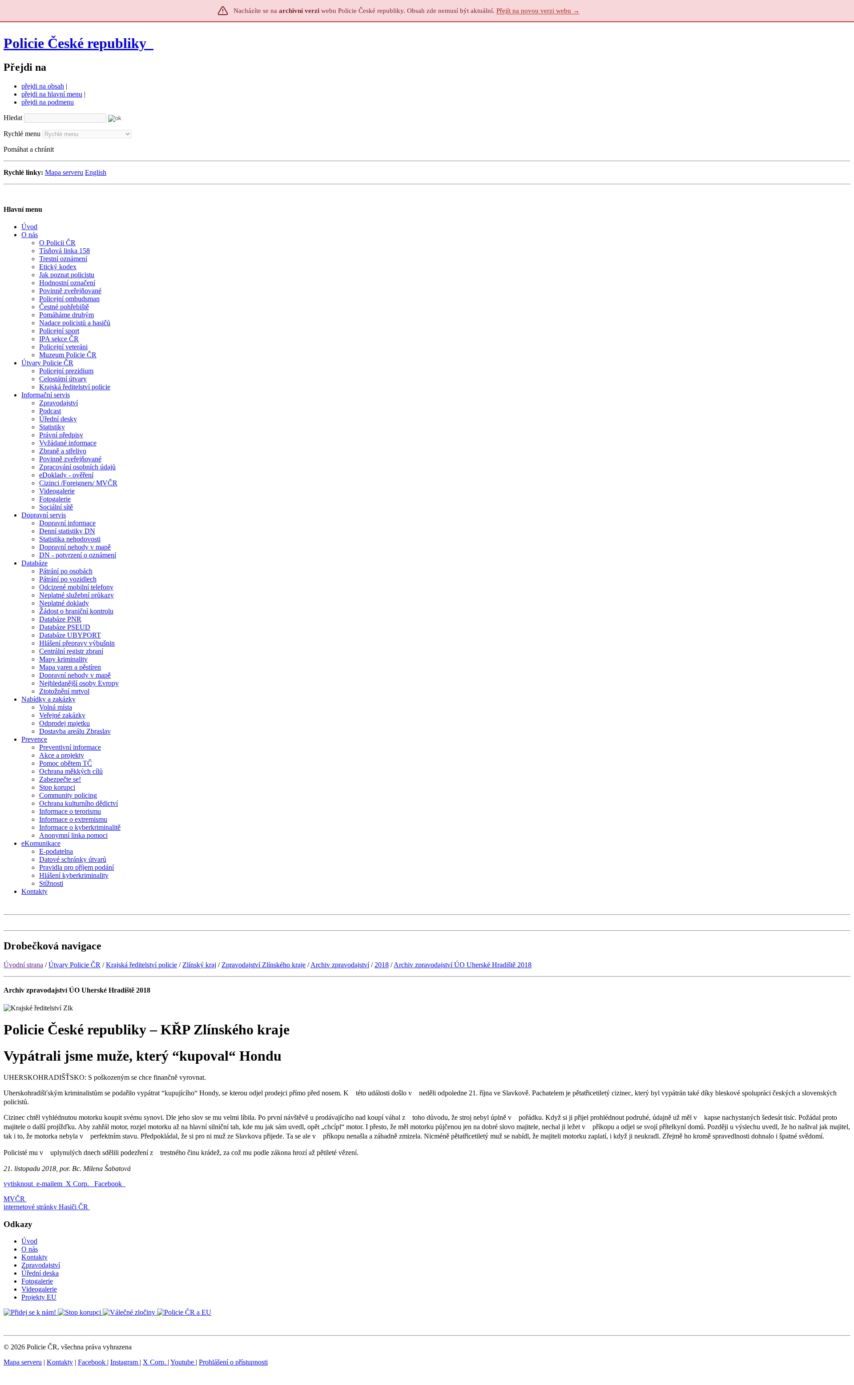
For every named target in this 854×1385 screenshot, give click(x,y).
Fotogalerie (37, 1281)
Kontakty (34, 1257)
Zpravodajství (40, 1265)
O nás (29, 1249)
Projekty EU (38, 1297)
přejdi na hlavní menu (51, 94)
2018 (382, 965)
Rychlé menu (22, 133)
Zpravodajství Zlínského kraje (264, 965)
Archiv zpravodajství (339, 965)
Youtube (183, 1362)
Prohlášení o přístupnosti (233, 1362)
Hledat (13, 117)
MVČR (14, 1199)
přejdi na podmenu (47, 102)
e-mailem (49, 1183)
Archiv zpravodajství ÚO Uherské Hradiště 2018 (463, 965)
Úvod (29, 1241)
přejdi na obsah (42, 86)
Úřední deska (40, 1273)
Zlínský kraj (199, 965)
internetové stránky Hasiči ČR (46, 1207)
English (95, 172)
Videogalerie (39, 1289)
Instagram (125, 1362)
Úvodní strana (23, 965)
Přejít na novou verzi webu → (538, 10)
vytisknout (18, 1183)
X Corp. (78, 1183)
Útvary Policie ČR (74, 965)
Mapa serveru (64, 172)
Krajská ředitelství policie (141, 965)
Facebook (109, 1183)
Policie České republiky (75, 43)
